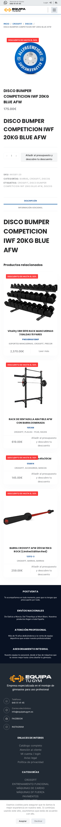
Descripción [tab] (30, 201)
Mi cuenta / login (31, 753)
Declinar (38, 821)
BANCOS (42, 468)
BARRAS (24, 178)
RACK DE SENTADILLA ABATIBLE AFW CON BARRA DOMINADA (30, 421)
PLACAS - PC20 (32, 432)
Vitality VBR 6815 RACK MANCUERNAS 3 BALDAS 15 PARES (30, 332)
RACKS (43, 432)
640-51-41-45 (15, 4)
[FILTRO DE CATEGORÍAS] (54, 10)
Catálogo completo (30, 745)
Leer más (44, 351)
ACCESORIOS (31, 468)
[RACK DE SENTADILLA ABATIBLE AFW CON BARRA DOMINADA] (30, 387)
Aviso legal (30, 757)
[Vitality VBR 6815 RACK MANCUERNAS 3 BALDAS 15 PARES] (30, 298)
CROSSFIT (35, 178)
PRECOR (48, 343)
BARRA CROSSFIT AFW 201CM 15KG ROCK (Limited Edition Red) (31, 549)
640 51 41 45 (18, 702)
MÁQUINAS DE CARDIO (30, 788)
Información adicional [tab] (30, 207)
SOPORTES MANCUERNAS (21, 343)
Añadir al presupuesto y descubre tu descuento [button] (43, 441)
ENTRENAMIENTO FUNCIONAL (30, 784)
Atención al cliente (30, 749)
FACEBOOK (17, 718)
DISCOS (46, 178)
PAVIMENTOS (30, 796)
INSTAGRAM (18, 727)
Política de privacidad (30, 762)
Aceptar (23, 821)
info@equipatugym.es (22, 711)
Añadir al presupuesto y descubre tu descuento (39, 157)
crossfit (23, 183)
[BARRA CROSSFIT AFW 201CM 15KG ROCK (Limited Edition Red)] (30, 516)
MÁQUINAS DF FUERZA (30, 792)
